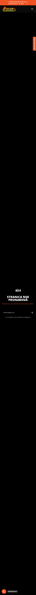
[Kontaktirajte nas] (4, 591)
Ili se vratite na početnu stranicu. (18, 317)
